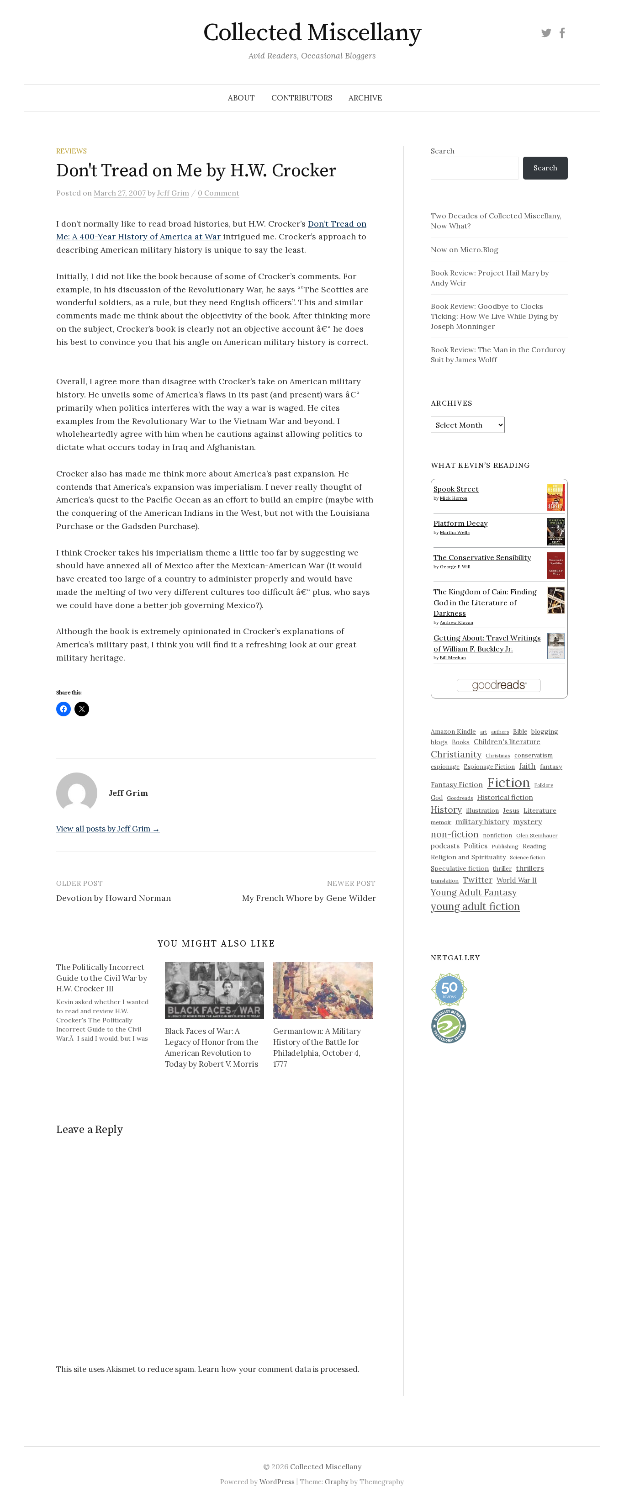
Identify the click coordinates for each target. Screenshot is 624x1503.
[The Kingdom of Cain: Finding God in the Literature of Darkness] (556, 599)
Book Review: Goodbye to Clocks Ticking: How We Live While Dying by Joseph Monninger (494, 316)
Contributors (301, 98)
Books (461, 742)
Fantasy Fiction (457, 784)
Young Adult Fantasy (474, 892)
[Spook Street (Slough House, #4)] (556, 496)
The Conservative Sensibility (482, 557)
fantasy (551, 766)
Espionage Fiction (489, 766)
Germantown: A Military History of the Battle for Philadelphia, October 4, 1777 (316, 1047)
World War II (517, 880)
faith (527, 766)
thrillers (530, 868)
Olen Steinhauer (537, 835)
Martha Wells (455, 532)
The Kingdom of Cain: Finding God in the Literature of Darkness (485, 602)
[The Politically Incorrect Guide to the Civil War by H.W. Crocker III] (110, 1002)
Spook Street (456, 488)
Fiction (508, 782)
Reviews (71, 151)
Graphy (337, 1481)
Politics (475, 845)
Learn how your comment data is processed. (279, 1369)
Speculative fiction (460, 868)
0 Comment (218, 192)
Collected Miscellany (312, 32)
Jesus (511, 810)
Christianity (456, 754)
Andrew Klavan (456, 622)
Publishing (505, 846)
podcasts (445, 845)
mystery (527, 821)
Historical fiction (505, 797)
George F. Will (455, 567)
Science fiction (527, 857)
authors (500, 732)
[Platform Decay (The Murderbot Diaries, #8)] (556, 531)
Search (443, 150)
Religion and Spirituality (468, 857)
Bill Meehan (453, 658)
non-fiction (455, 834)
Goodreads (460, 798)
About (241, 98)
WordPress (277, 1481)
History (446, 809)
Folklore (543, 785)
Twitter (477, 879)
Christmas (498, 755)
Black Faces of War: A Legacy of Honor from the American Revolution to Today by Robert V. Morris (212, 1047)
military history (482, 821)
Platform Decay (460, 523)
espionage (445, 766)
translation (445, 880)
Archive (365, 98)
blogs (439, 742)
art (483, 732)
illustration (482, 810)
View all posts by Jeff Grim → (108, 829)
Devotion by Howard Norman (113, 898)
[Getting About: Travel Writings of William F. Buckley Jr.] (556, 645)
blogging (544, 731)
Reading (534, 846)
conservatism (533, 755)
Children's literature (507, 741)
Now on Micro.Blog (464, 249)
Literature (540, 810)
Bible (520, 732)
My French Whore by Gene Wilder (309, 898)
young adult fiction (475, 906)
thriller (502, 868)
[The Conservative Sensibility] (556, 564)
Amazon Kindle (453, 731)
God (437, 798)
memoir (441, 822)
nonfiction (497, 835)
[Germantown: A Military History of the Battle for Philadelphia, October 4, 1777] (323, 990)
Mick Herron (453, 498)
